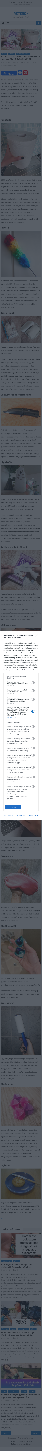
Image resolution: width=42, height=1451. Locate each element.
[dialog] (21, 725)
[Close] (37, 636)
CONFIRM (12, 807)
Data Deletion (8, 815)
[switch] (33, 682)
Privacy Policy (34, 815)
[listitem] (21, 677)
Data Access (21, 815)
